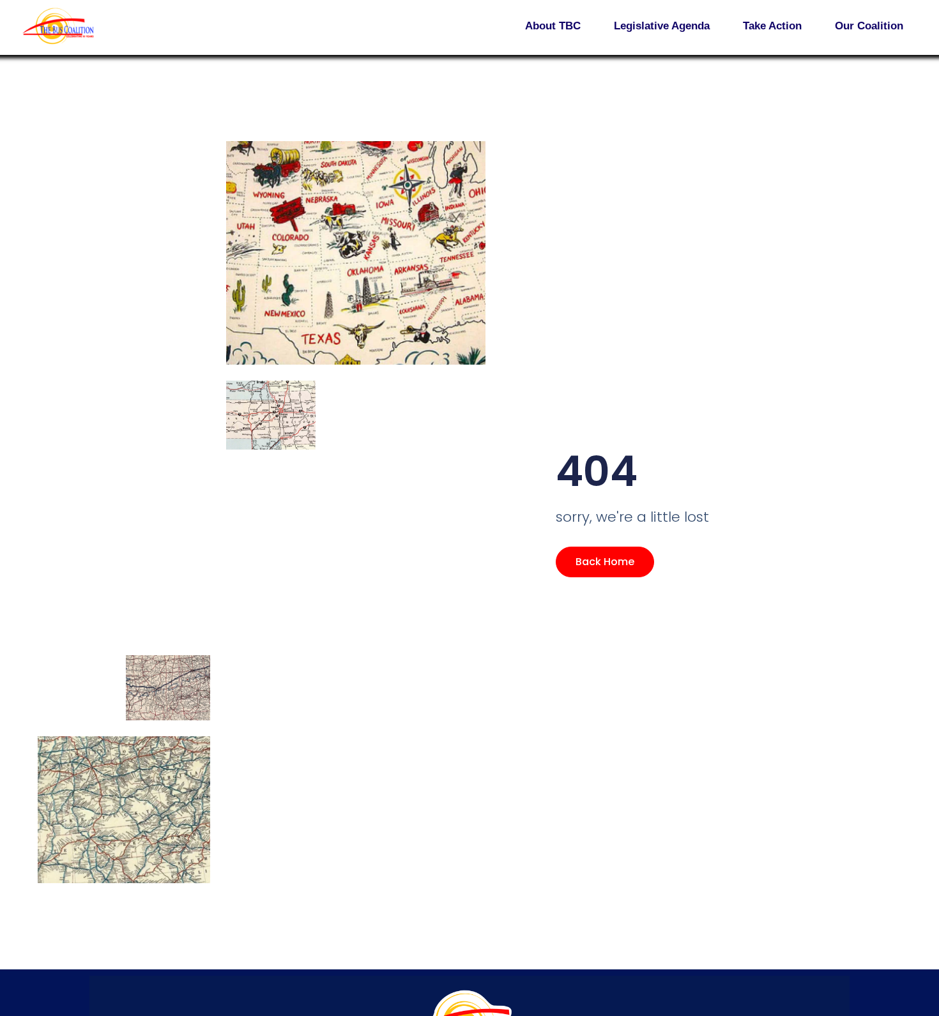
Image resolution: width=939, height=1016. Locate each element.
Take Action (772, 26)
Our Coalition (869, 26)
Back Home (605, 561)
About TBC (553, 26)
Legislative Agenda (662, 26)
